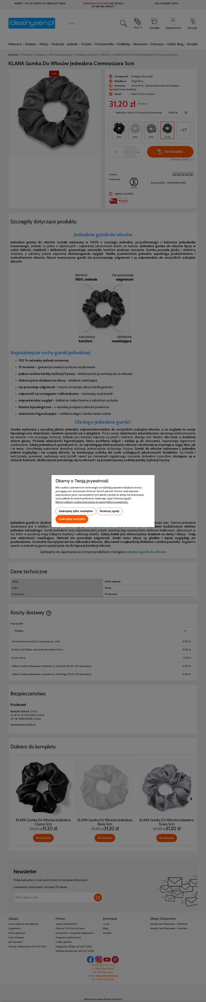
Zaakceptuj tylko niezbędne (76, 511)
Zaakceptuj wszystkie (72, 519)
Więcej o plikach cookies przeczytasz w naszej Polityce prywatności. (92, 502)
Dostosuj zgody (109, 511)
